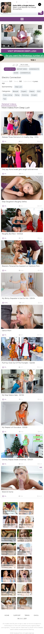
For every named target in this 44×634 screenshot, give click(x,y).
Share (16, 73)
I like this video (14, 65)
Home (7, 615)
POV (38, 91)
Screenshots (34, 69)
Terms (27, 615)
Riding (17, 95)
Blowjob (15, 91)
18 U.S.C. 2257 (22, 618)
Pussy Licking (7, 95)
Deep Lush (18, 87)
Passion (31, 91)
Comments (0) (25, 73)
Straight (34, 95)
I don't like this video (17, 65)
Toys (4, 99)
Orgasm (24, 91)
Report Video (22, 69)
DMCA (36, 615)
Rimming (25, 95)
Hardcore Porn (18, 633)
